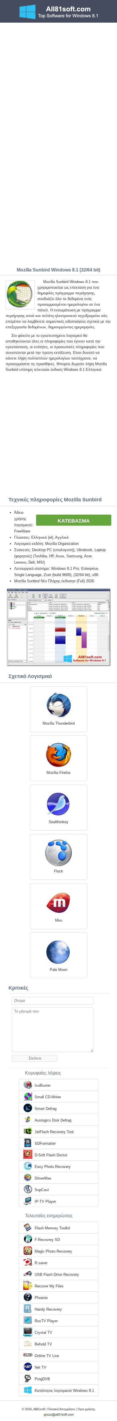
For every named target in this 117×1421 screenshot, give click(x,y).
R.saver (41, 1263)
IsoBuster (43, 1085)
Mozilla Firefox (59, 773)
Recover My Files (49, 1286)
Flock (58, 871)
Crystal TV (43, 1332)
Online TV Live (47, 1356)
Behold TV (43, 1344)
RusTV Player (46, 1321)
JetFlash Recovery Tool (54, 1132)
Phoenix (41, 1298)
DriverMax (43, 1178)
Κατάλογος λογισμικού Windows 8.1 (64, 1390)
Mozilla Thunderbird (59, 723)
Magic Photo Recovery (53, 1251)
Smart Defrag (46, 1109)
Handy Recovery (48, 1309)
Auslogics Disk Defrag (53, 1120)
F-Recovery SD (47, 1240)
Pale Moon (58, 970)
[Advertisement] (58, 83)
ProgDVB (42, 1379)
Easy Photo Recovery (53, 1167)
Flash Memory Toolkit (52, 1228)
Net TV (40, 1367)
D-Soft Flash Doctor (51, 1155)
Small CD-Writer (48, 1097)
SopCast (42, 1190)
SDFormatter (45, 1143)
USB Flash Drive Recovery (57, 1274)
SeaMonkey (58, 822)
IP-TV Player (45, 1201)
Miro (58, 920)
